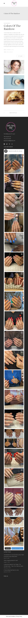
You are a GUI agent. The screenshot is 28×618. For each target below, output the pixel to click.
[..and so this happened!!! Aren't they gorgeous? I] (14, 340)
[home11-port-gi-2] (14, 99)
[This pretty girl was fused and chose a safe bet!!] (14, 301)
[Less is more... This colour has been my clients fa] (14, 261)
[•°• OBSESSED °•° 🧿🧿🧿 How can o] (14, 222)
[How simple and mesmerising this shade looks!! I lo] (14, 536)
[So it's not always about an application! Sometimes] (14, 202)
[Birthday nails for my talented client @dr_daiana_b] (14, 418)
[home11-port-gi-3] (14, 83)
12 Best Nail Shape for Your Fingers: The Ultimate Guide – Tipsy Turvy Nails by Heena (13, 565)
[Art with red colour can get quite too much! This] (14, 379)
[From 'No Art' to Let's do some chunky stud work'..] (14, 360)
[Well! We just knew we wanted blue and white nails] (14, 242)
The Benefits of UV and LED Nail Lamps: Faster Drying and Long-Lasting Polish (14, 555)
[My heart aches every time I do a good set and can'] (14, 477)
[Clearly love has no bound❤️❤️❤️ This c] (14, 399)
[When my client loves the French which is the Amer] (14, 163)
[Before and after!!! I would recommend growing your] (14, 517)
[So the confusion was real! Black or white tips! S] (14, 497)
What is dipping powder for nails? (11, 560)
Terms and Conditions (10, 616)
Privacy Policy (19, 616)
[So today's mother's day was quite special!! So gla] (14, 281)
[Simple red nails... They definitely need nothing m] (14, 458)
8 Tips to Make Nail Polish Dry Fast (11, 570)
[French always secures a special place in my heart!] (14, 183)
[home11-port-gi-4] (14, 67)
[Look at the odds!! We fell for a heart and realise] (14, 320)
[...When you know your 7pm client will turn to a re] (14, 438)
